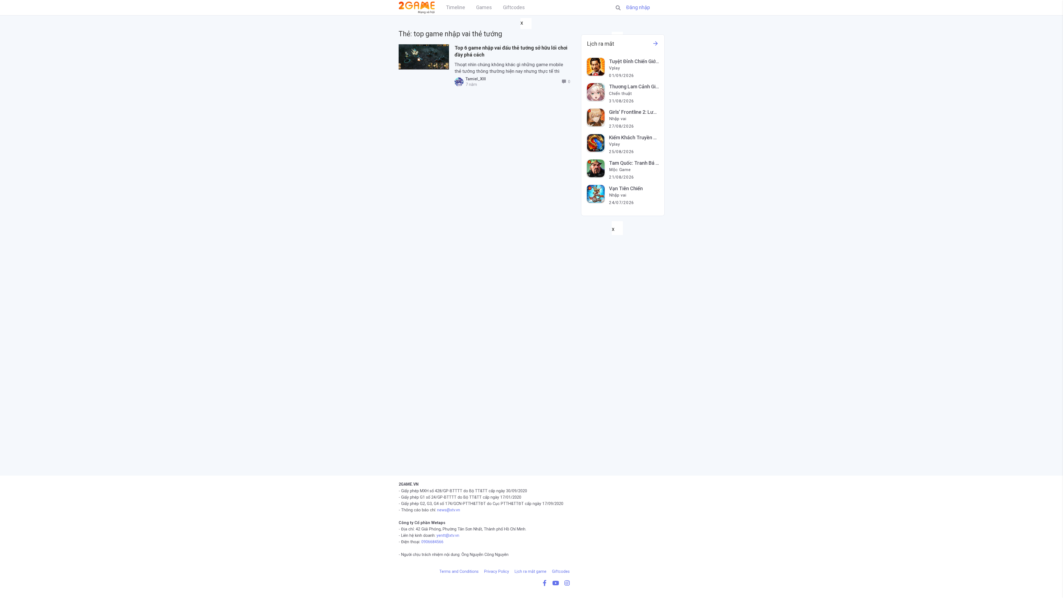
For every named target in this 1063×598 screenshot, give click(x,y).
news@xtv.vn (448, 510)
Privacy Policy (496, 571)
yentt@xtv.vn (448, 535)
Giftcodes (561, 571)
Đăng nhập (638, 7)
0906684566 (432, 542)
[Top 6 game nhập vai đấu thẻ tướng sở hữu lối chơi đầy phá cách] (424, 56)
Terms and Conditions (459, 571)
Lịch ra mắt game (530, 571)
